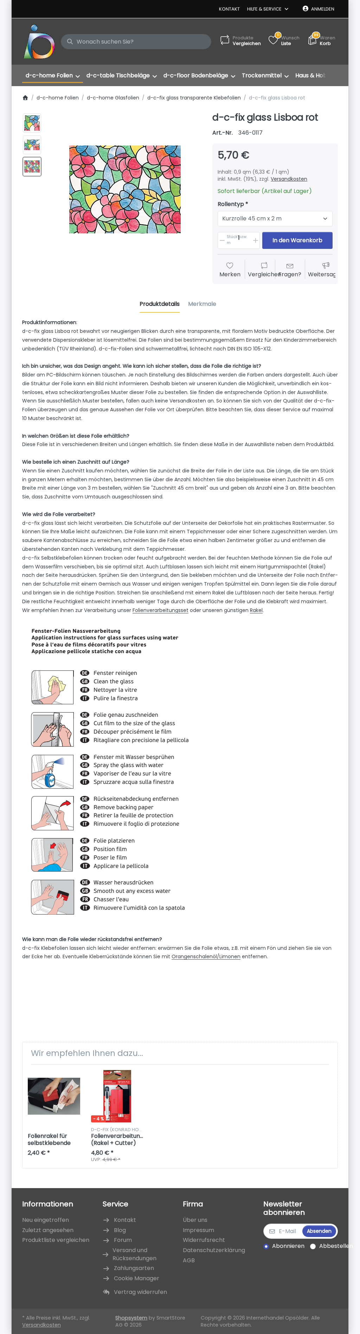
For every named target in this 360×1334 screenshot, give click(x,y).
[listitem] (124, 189)
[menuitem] (52, 75)
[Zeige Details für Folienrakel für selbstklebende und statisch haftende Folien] (54, 1096)
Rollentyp (231, 204)
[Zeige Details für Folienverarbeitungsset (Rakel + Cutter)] (117, 1096)
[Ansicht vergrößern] (124, 189)
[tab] (160, 304)
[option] (32, 123)
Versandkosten (289, 178)
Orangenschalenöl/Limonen (206, 956)
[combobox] (136, 42)
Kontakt (229, 9)
